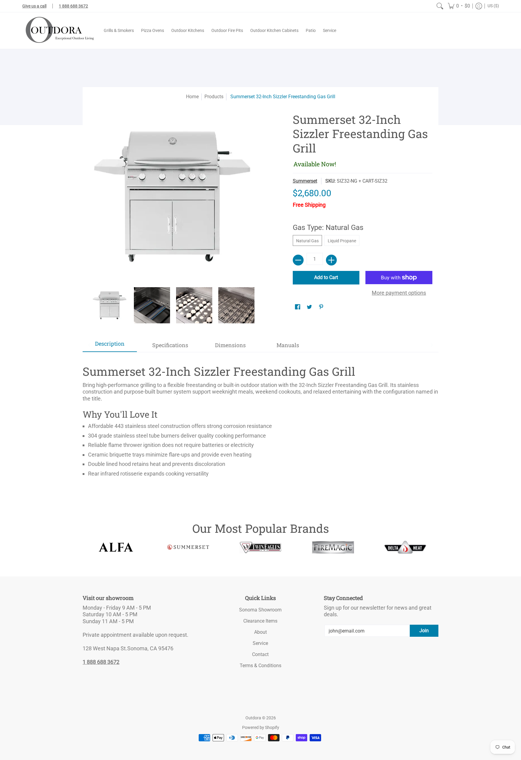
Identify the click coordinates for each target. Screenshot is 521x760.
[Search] (440, 6)
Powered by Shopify (260, 727)
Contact (260, 654)
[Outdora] (58, 30)
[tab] (110, 345)
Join (424, 630)
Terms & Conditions (260, 665)
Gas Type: (328, 227)
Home (192, 96)
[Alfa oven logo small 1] (116, 547)
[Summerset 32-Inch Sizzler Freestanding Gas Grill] (110, 305)
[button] (459, 6)
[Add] (331, 260)
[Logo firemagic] (333, 547)
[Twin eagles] (260, 547)
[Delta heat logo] (405, 547)
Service (260, 643)
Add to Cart (326, 277)
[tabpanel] (260, 418)
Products (213, 96)
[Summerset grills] (188, 547)
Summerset (305, 181)
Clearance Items (260, 621)
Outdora (253, 717)
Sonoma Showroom (260, 610)
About (260, 632)
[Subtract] (298, 260)
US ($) (493, 5)
